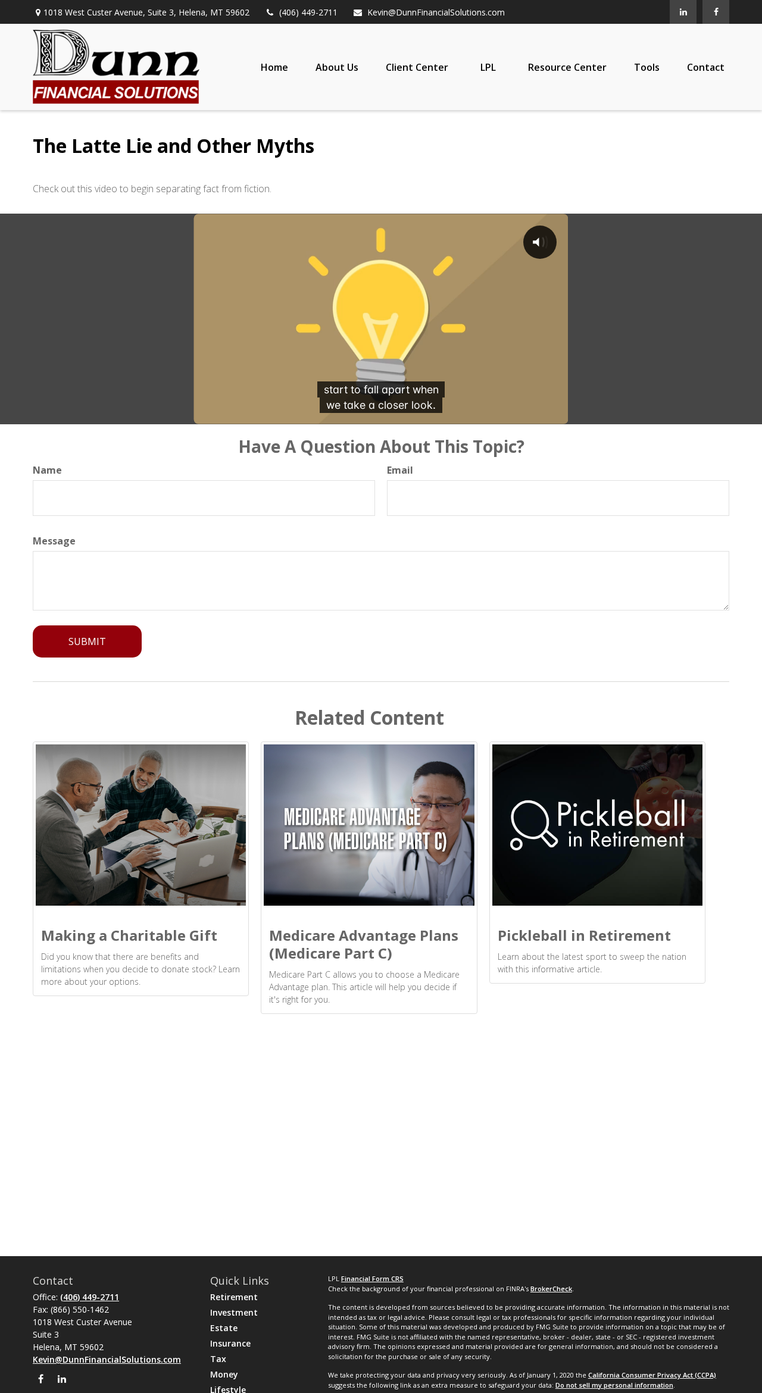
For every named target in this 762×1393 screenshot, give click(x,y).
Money (224, 1374)
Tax (218, 1358)
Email (400, 470)
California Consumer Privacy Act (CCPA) (652, 1374)
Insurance (230, 1343)
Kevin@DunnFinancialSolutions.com (436, 12)
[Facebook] (715, 12)
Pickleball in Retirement (584, 935)
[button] (274, 67)
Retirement (234, 1297)
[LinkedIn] (683, 12)
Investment (234, 1312)
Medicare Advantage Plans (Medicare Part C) (363, 944)
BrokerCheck (551, 1288)
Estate (224, 1327)
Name (47, 470)
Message (54, 540)
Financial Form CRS (372, 1278)
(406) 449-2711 (308, 12)
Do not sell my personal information (614, 1385)
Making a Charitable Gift (129, 935)
